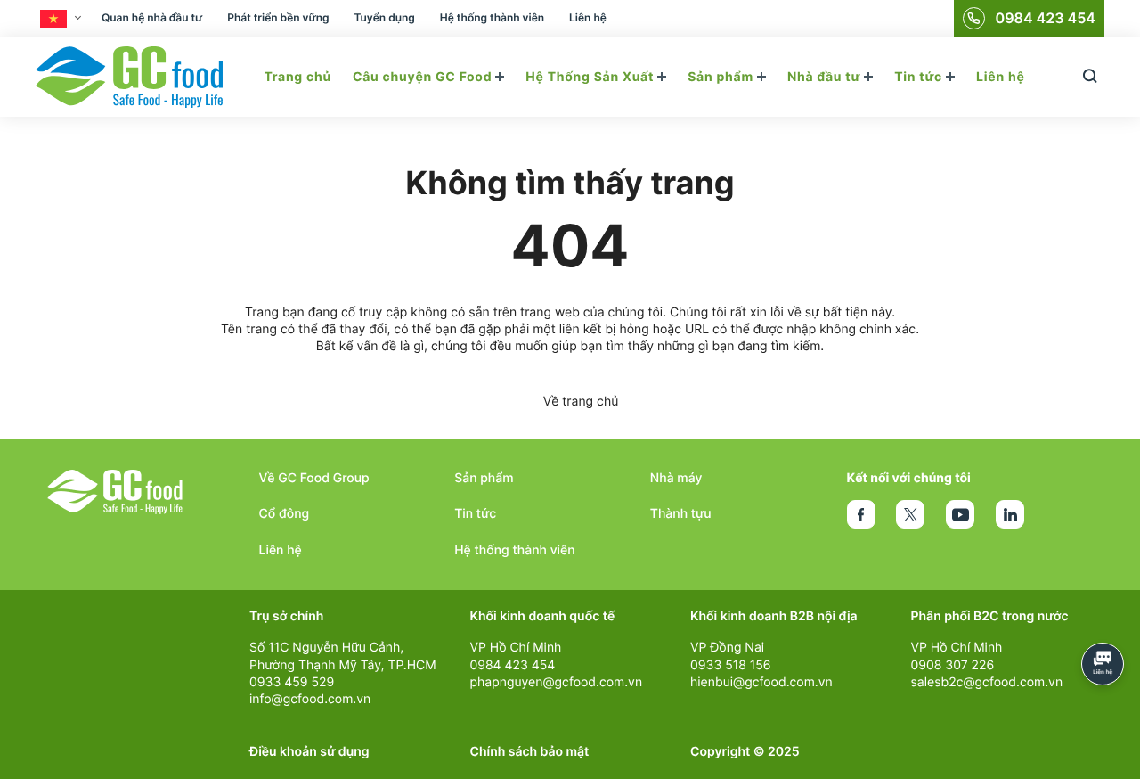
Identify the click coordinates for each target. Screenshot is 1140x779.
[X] (910, 514)
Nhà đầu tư (825, 77)
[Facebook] (861, 514)
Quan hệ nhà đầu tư (152, 17)
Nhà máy (676, 478)
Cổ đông (284, 513)
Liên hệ (588, 17)
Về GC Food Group (314, 478)
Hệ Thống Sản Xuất (591, 77)
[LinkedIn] (1010, 514)
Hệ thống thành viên (492, 17)
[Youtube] (960, 514)
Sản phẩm (722, 77)
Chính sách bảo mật (530, 751)
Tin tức (920, 77)
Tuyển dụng (384, 17)
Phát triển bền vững (278, 17)
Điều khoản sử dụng (309, 751)
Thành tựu (681, 513)
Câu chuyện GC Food (424, 77)
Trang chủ (297, 77)
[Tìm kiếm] (1089, 77)
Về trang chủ (581, 401)
